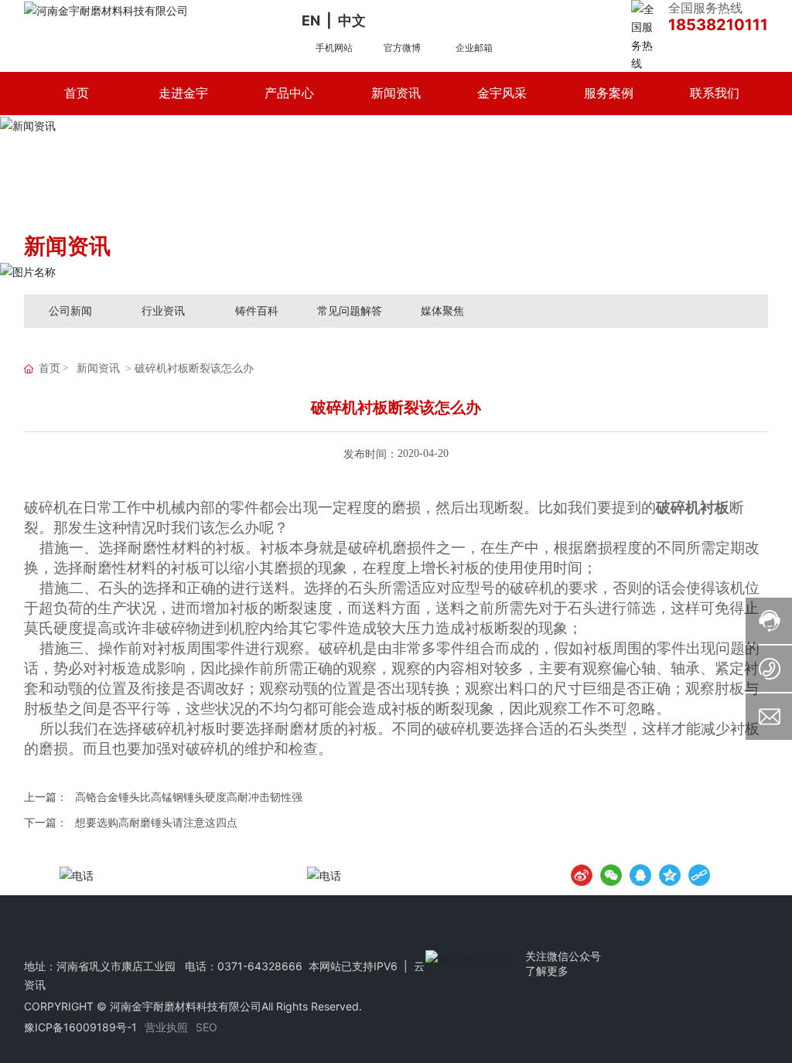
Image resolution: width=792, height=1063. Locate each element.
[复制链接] (699, 875)
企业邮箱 (474, 48)
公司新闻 (70, 310)
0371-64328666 (259, 966)
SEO (206, 1027)
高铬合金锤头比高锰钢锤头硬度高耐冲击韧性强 (188, 796)
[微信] (611, 875)
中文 (352, 20)
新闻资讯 (98, 368)
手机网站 (334, 48)
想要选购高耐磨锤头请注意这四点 (156, 822)
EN (311, 20)
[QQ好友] (640, 875)
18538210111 (718, 24)
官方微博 (402, 48)
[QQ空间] (670, 875)
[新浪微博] (581, 875)
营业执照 (166, 1027)
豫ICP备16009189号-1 (80, 1027)
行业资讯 (163, 310)
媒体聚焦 (442, 310)
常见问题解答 (349, 310)
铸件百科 (256, 310)
